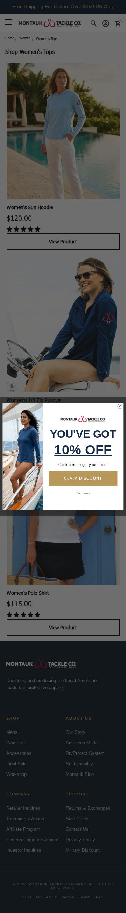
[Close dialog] (120, 406)
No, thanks (83, 492)
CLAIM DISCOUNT (83, 478)
